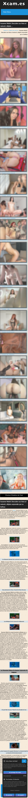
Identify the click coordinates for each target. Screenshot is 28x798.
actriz (14, 510)
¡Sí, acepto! (21, 795)
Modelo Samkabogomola (8, 377)
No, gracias (9, 795)
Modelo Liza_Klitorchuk (8, 468)
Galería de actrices (13, 30)
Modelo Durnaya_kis (7, 150)
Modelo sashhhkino (7, 400)
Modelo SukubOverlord (8, 332)
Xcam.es (6, 30)
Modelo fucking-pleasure (8, 173)
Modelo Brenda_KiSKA (8, 105)
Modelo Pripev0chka (7, 82)
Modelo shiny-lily (6, 445)
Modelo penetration (7, 286)
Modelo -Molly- (6, 263)
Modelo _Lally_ (6, 309)
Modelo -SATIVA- (6, 195)
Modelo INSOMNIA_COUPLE (9, 422)
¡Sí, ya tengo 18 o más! (15, 772)
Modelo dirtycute (6, 241)
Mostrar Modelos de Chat (14, 495)
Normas (12, 790)
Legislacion (17, 790)
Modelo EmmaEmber (7, 59)
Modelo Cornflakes (7, 491)
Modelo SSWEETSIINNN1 (9, 218)
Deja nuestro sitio (7, 775)
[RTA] (24, 775)
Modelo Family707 (7, 127)
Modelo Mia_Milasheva (8, 354)
